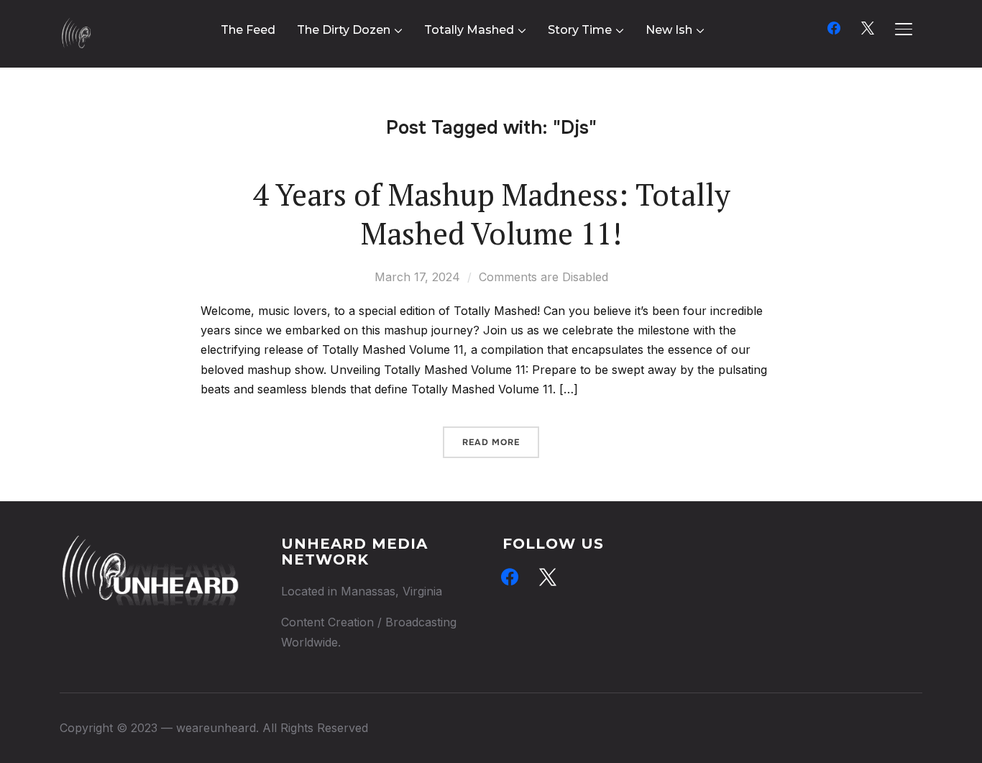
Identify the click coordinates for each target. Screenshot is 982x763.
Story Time (580, 30)
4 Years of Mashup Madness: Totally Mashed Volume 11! (491, 214)
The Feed (248, 30)
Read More (491, 442)
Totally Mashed (469, 30)
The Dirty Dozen (343, 30)
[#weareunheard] (149, 545)
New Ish (669, 30)
